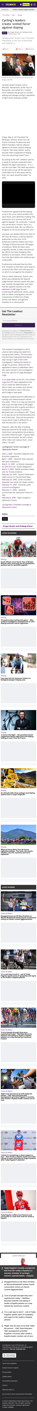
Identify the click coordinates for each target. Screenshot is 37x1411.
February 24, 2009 (9, 474)
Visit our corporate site (17, 1349)
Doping (20, 15)
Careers (4, 1385)
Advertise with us (8, 1390)
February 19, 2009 (9, 485)
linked (21, 252)
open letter (11, 379)
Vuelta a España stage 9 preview (23, 9)
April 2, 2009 (7, 454)
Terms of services (25, 331)
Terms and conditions (9, 1363)
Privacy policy (6, 1372)
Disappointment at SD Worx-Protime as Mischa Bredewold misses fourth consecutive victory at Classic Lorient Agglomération (19, 1285)
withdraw (24, 367)
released (5, 289)
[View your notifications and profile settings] (21, 5)
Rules (13, 15)
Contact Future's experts (10, 1368)
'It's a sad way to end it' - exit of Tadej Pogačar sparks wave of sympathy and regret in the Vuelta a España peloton (20, 1316)
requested (18, 357)
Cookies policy (7, 1376)
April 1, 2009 (7, 459)
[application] (18, 193)
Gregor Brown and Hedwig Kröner (21, 32)
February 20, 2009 (9, 479)
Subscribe (26, 4)
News (4, 33)
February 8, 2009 (9, 497)
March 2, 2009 (8, 469)
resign (4, 365)
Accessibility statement (10, 1381)
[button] (35, 5)
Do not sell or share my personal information (17, 1394)
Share (6, 49)
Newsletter (31, 49)
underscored (15, 397)
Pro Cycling (5, 15)
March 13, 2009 (8, 464)
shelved (14, 279)
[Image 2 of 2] (31, 64)
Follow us (20, 49)
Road (5, 519)
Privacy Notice (28, 333)
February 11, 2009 (9, 490)
